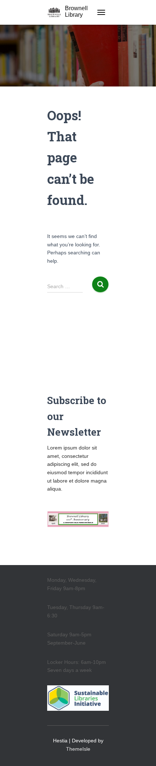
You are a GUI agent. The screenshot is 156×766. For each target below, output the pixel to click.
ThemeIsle (78, 749)
